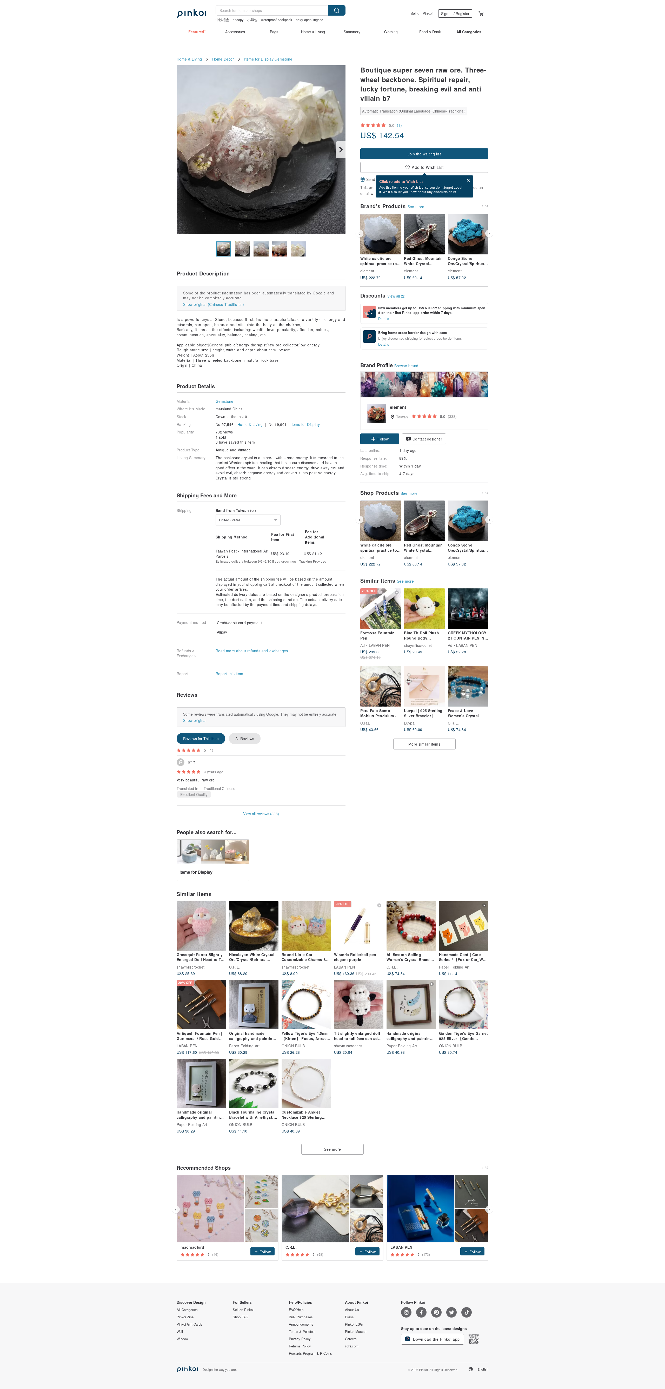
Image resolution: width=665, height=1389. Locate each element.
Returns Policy (300, 1346)
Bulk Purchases (301, 1317)
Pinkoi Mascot (356, 1331)
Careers (351, 1339)
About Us (352, 1310)
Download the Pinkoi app (436, 1339)
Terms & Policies (302, 1331)
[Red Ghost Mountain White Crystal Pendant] (424, 234)
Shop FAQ (240, 1317)
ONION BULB (293, 1045)
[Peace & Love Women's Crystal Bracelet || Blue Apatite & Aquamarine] (468, 686)
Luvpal (409, 723)
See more (416, 206)
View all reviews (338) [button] (261, 813)
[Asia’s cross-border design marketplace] (191, 13)
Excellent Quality (194, 794)
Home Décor (223, 59)
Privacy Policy (300, 1339)
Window (182, 1339)
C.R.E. (365, 723)
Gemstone (283, 59)
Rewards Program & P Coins (310, 1353)
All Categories (187, 1310)
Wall (180, 1331)
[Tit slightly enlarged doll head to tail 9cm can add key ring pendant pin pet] (358, 1004)
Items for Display (259, 59)
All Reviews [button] (244, 738)
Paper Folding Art (454, 966)
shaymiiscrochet (418, 645)
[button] (379, 438)
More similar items (424, 744)
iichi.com (351, 1346)
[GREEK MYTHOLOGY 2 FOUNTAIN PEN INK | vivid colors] (468, 608)
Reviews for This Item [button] (201, 738)
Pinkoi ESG (354, 1324)
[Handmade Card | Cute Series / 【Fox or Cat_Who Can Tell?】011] (463, 926)
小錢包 (252, 19)
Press (349, 1317)
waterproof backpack (276, 19)
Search (336, 10)
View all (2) (396, 296)
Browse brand (406, 365)
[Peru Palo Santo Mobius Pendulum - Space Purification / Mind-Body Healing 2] (380, 686)
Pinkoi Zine (185, 1317)
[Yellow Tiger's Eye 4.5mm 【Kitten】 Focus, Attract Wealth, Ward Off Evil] (306, 1004)
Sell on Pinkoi (421, 13)
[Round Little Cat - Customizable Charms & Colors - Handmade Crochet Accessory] (306, 926)
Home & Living (189, 59)
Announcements (301, 1324)
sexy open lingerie (309, 19)
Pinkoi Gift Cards (189, 1324)
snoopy (238, 19)
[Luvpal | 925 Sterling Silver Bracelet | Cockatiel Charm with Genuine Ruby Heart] (424, 686)
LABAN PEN (379, 645)
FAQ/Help (296, 1310)
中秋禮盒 (222, 19)
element (367, 270)
